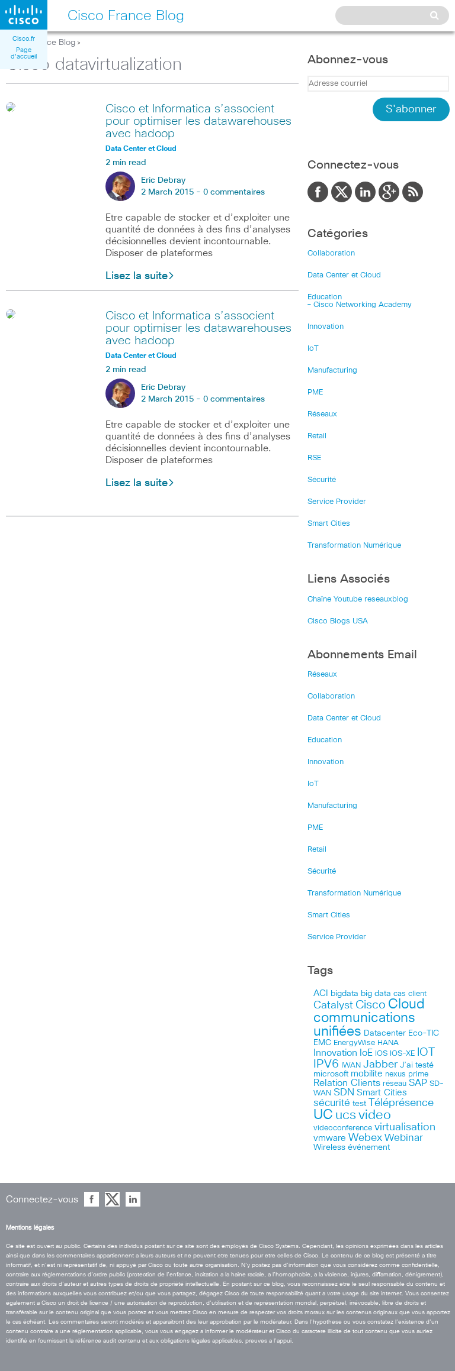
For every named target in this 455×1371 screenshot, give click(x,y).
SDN (344, 1093)
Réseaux (322, 414)
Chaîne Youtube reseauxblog (357, 599)
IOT (426, 1052)
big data (376, 994)
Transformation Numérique (354, 545)
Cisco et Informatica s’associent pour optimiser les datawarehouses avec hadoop (198, 121)
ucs (345, 1115)
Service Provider (336, 502)
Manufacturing (332, 370)
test (359, 1104)
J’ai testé (417, 1065)
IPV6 (326, 1064)
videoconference (342, 1128)
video (374, 1115)
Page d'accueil (24, 53)
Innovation (325, 327)
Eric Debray (163, 180)
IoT (313, 349)
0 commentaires (234, 192)
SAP (418, 1083)
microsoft (330, 1074)
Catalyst (333, 1005)
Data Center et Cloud (344, 275)
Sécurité (321, 480)
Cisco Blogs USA (337, 621)
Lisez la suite (136, 276)
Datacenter (385, 1033)
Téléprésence (401, 1103)
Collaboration (331, 253)
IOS (381, 1053)
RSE (314, 458)
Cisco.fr (23, 38)
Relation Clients (346, 1083)
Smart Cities (328, 524)
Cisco (370, 1005)
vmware (329, 1138)
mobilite (367, 1074)
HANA (388, 1043)
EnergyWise (354, 1043)
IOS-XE (402, 1054)
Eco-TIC (423, 1033)
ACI (320, 994)
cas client (410, 994)
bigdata (344, 994)
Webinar (403, 1138)
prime (418, 1074)
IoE (366, 1053)
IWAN (351, 1065)
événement (369, 1147)
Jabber (380, 1064)
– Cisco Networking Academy (359, 305)
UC (323, 1115)
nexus (395, 1074)
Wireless (329, 1147)
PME (315, 392)
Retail (316, 436)
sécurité (331, 1103)
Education (324, 297)
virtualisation (404, 1127)
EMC (322, 1043)
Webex (365, 1138)
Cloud (406, 1004)
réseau (394, 1083)
